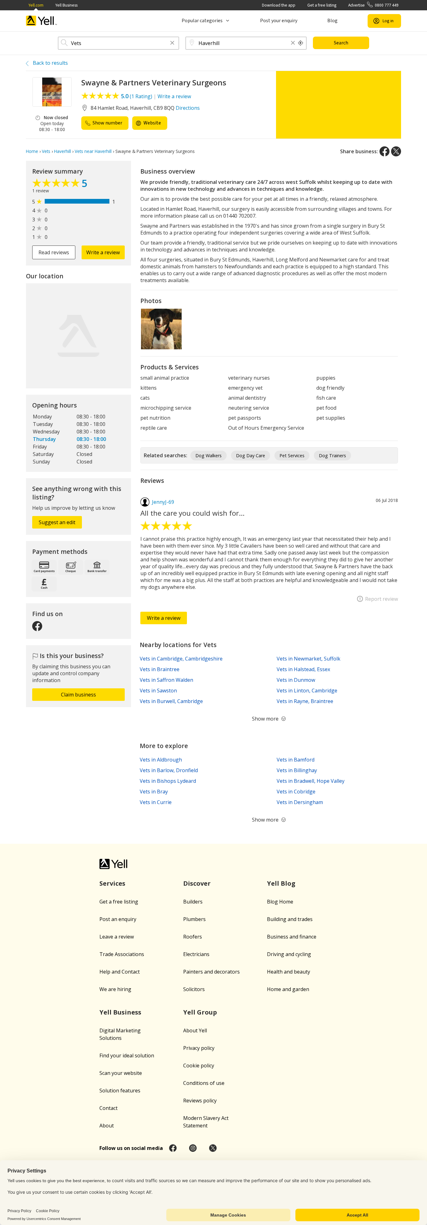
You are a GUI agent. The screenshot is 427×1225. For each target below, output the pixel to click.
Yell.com (35, 5)
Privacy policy (198, 1048)
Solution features (119, 1090)
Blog (332, 20)
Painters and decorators (211, 971)
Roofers (192, 936)
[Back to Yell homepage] (41, 21)
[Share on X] (396, 151)
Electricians (196, 954)
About (106, 1125)
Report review (381, 598)
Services (112, 883)
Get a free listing (321, 5)
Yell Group (200, 1012)
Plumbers (194, 919)
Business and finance (291, 936)
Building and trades (290, 919)
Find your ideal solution (126, 1055)
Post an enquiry (117, 919)
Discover (197, 883)
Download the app (278, 5)
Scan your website (120, 1073)
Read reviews (53, 252)
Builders (193, 901)
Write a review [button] (103, 252)
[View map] (78, 335)
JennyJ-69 (163, 502)
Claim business (78, 694)
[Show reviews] (57, 184)
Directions (188, 107)
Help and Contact (119, 971)
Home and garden (288, 989)
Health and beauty (288, 971)
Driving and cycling (289, 954)
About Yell (195, 1030)
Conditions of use (203, 1083)
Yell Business (66, 5)
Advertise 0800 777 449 (373, 5)
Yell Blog (281, 883)
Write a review (174, 96)
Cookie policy (198, 1065)
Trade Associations (121, 954)
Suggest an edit (57, 522)
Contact (108, 1108)
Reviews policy (200, 1100)
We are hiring (115, 989)
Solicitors (194, 989)
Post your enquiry (278, 20)
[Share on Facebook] (384, 151)
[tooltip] (301, 43)
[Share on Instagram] (193, 1148)
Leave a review (116, 936)
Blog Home (280, 901)
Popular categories (202, 20)
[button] (172, 43)
